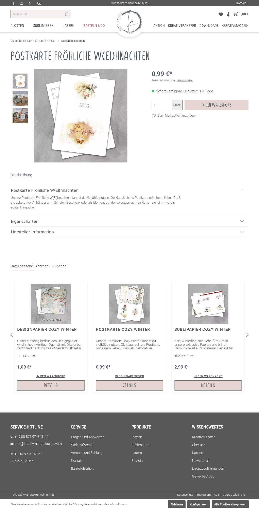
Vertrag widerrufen (234, 494)
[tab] (21, 175)
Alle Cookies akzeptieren (230, 504)
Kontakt (241, 3)
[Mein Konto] (228, 14)
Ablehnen (177, 504)
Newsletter (200, 461)
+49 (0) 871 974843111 (32, 437)
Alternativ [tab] (42, 266)
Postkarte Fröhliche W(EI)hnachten (45, 190)
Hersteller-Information (32, 231)
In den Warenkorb (216, 105)
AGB (217, 494)
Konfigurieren (198, 504)
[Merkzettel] (221, 14)
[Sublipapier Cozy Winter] (208, 337)
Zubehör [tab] (59, 266)
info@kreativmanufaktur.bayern (38, 444)
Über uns (198, 445)
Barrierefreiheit (82, 468)
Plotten (137, 437)
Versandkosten (185, 80)
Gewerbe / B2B (203, 476)
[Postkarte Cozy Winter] (129, 337)
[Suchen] (66, 14)
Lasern (137, 453)
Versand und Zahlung (86, 453)
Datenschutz (185, 494)
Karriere (198, 453)
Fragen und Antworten (87, 437)
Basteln (137, 461)
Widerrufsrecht (82, 445)
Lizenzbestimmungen (208, 468)
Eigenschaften (24, 221)
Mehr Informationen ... (115, 504)
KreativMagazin (203, 437)
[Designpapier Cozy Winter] (51, 337)
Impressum (203, 494)
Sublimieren (140, 445)
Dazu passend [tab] (22, 266)
